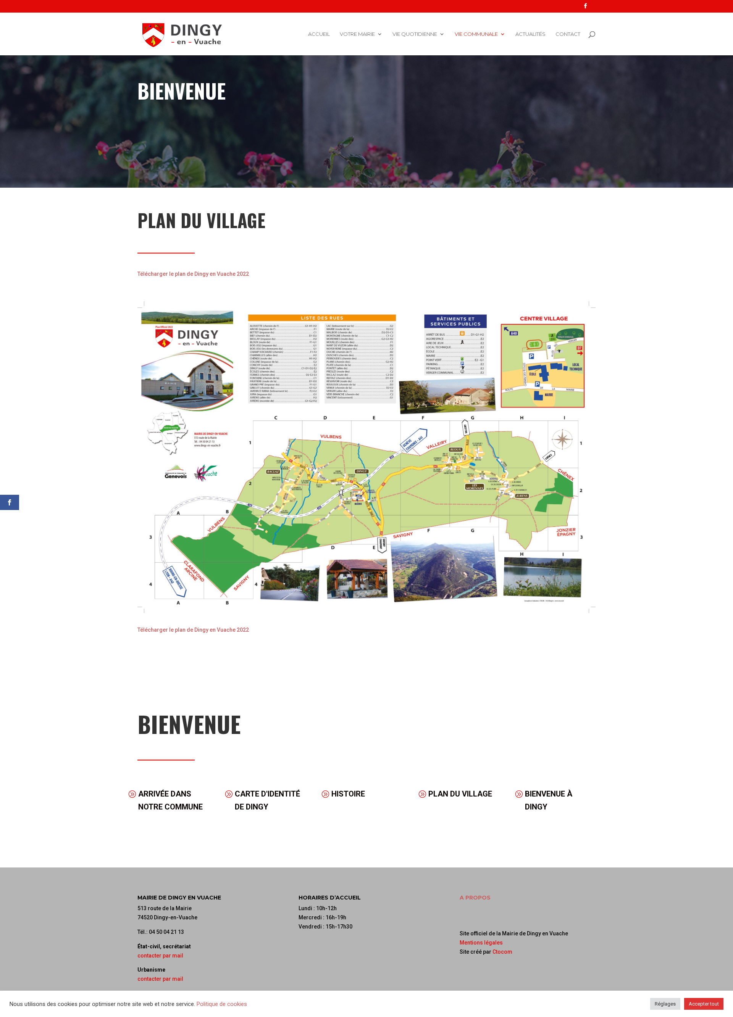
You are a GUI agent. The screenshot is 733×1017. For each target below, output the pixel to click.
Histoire (348, 793)
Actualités (530, 34)
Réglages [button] (665, 1004)
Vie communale (476, 34)
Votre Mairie (357, 34)
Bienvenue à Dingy (548, 800)
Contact (567, 34)
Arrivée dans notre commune (170, 800)
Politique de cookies (222, 1004)
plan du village (460, 793)
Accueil (319, 34)
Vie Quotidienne (414, 34)
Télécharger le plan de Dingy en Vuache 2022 (193, 274)
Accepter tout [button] (704, 1004)
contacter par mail (160, 956)
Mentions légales (481, 943)
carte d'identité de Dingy (267, 800)
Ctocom (502, 952)
